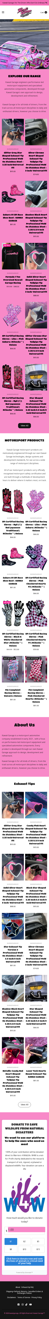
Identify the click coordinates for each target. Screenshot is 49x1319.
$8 (11, 1249)
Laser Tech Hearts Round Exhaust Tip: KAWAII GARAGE (36, 1074)
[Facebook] (18, 1304)
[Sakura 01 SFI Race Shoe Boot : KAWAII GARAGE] (13, 194)
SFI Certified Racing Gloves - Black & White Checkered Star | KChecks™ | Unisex (13, 639)
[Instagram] (22, 1304)
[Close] (46, 2)
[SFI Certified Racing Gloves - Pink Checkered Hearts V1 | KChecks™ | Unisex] (36, 613)
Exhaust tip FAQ (27, 1287)
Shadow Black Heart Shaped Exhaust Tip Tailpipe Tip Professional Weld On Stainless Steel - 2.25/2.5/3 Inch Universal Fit (36, 223)
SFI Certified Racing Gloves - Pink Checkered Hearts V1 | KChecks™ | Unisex (36, 639)
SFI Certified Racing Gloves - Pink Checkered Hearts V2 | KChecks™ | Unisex (36, 583)
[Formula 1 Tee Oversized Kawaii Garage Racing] (13, 256)
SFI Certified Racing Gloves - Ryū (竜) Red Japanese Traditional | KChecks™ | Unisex (13, 404)
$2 (24, 1241)
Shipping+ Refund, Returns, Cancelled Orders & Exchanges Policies (24, 1292)
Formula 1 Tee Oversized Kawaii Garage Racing (12, 279)
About (18, 1287)
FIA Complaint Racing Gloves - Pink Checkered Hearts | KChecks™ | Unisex (36, 696)
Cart (42, 12)
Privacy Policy (37, 1297)
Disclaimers (11, 1297)
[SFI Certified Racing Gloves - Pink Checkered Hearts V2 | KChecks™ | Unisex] (36, 557)
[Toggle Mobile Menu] (4, 12)
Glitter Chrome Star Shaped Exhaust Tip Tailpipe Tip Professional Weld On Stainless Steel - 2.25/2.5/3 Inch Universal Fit (36, 345)
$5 (38, 1241)
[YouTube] (30, 1304)
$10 (24, 1249)
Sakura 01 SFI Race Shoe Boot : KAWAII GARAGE (13, 217)
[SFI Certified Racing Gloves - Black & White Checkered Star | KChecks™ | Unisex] (13, 613)
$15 (38, 1249)
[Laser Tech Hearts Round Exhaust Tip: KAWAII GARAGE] (36, 1050)
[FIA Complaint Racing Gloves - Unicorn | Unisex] (13, 669)
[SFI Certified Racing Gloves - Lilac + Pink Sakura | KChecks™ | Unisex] (13, 315)
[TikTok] (26, 1304)
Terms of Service (23, 1297)
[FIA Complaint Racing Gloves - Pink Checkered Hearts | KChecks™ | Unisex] (36, 669)
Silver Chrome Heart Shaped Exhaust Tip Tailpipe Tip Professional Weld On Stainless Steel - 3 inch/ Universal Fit (36, 161)
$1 (11, 1241)
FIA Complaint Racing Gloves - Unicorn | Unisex (13, 693)
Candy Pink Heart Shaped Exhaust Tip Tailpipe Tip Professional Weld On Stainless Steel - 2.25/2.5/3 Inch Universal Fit (36, 834)
